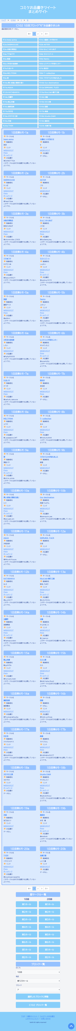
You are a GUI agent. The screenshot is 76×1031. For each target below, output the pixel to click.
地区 (17, 976)
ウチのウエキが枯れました (49, 457)
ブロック (19, 985)
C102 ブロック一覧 (38, 1005)
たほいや (7, 380)
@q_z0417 (8, 600)
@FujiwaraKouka (11, 717)
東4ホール (26, 927)
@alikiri (7, 318)
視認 (5, 299)
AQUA (6, 538)
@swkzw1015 (46, 280)
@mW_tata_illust (47, 681)
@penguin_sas (46, 516)
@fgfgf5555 (9, 356)
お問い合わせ (46, 1018)
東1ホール (26, 904)
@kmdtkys (8, 755)
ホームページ (8, 155)
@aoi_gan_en (9, 519)
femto (42, 299)
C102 (13, 20)
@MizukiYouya (10, 559)
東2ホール (26, 912)
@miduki (44, 836)
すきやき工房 (8, 774)
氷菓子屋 (43, 855)
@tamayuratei (10, 640)
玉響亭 (6, 619)
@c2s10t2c (45, 600)
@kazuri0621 (9, 278)
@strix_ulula (9, 478)
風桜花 (42, 815)
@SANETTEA (9, 161)
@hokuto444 (46, 438)
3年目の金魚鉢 (9, 340)
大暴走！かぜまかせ (47, 139)
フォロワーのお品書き (47, 1016)
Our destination (47, 497)
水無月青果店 (8, 220)
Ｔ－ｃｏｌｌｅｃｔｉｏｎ (45, 418)
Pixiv (6, 153)
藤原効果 (7, 700)
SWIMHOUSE (9, 180)
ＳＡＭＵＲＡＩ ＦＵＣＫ (47, 538)
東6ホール (26, 942)
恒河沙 (42, 380)
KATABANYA (9, 578)
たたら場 (43, 660)
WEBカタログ (9, 150)
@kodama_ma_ (46, 239)
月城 (5, 815)
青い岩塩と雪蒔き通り (11, 497)
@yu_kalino (45, 321)
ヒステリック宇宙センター (48, 340)
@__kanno (44, 638)
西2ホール (26, 957)
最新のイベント (32, 1016)
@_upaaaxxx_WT (10, 438)
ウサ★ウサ (7, 258)
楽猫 (41, 736)
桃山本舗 (7, 660)
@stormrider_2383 (12, 239)
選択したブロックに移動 (38, 997)
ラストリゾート (45, 258)
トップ (4, 20)
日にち (18, 968)
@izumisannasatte (12, 877)
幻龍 (41, 619)
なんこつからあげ (46, 220)
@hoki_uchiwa (46, 717)
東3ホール (26, 919)
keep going (8, 139)
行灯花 (6, 736)
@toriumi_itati (10, 679)
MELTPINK (8, 418)
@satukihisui (45, 796)
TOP (23, 1016)
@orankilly (44, 361)
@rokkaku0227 (47, 755)
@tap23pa (8, 201)
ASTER (43, 180)
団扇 (41, 700)
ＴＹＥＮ (6, 855)
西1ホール (26, 950)
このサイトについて (32, 1018)
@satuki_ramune (11, 399)
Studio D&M (45, 774)
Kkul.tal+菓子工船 (47, 578)
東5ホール (26, 935)
